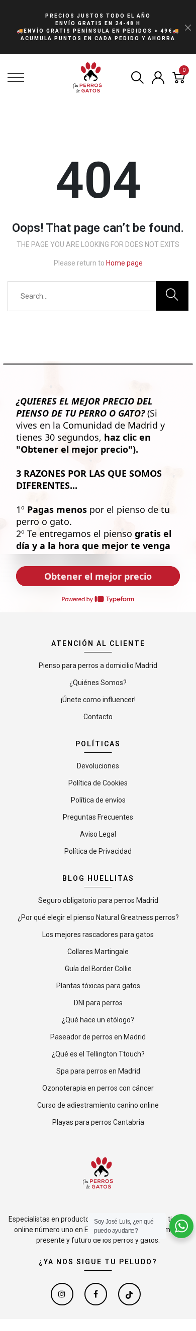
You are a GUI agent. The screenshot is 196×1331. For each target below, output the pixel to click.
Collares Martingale (98, 952)
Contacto (98, 717)
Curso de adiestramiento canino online (98, 1105)
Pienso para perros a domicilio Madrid (98, 665)
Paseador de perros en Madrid (98, 1037)
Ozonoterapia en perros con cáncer (98, 1088)
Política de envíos (98, 800)
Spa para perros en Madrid (98, 1071)
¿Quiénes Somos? (98, 683)
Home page (124, 263)
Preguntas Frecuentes (98, 817)
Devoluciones (98, 766)
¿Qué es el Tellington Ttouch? (98, 1054)
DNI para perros (98, 1003)
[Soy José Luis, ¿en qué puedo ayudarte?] (181, 1226)
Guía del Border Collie (98, 969)
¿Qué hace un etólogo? (98, 1020)
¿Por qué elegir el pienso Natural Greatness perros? (98, 917)
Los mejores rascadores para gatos (98, 934)
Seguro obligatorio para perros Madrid (98, 900)
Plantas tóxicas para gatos (98, 986)
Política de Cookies (98, 783)
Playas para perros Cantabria (98, 1122)
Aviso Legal (98, 834)
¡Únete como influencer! (98, 700)
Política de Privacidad (98, 851)
